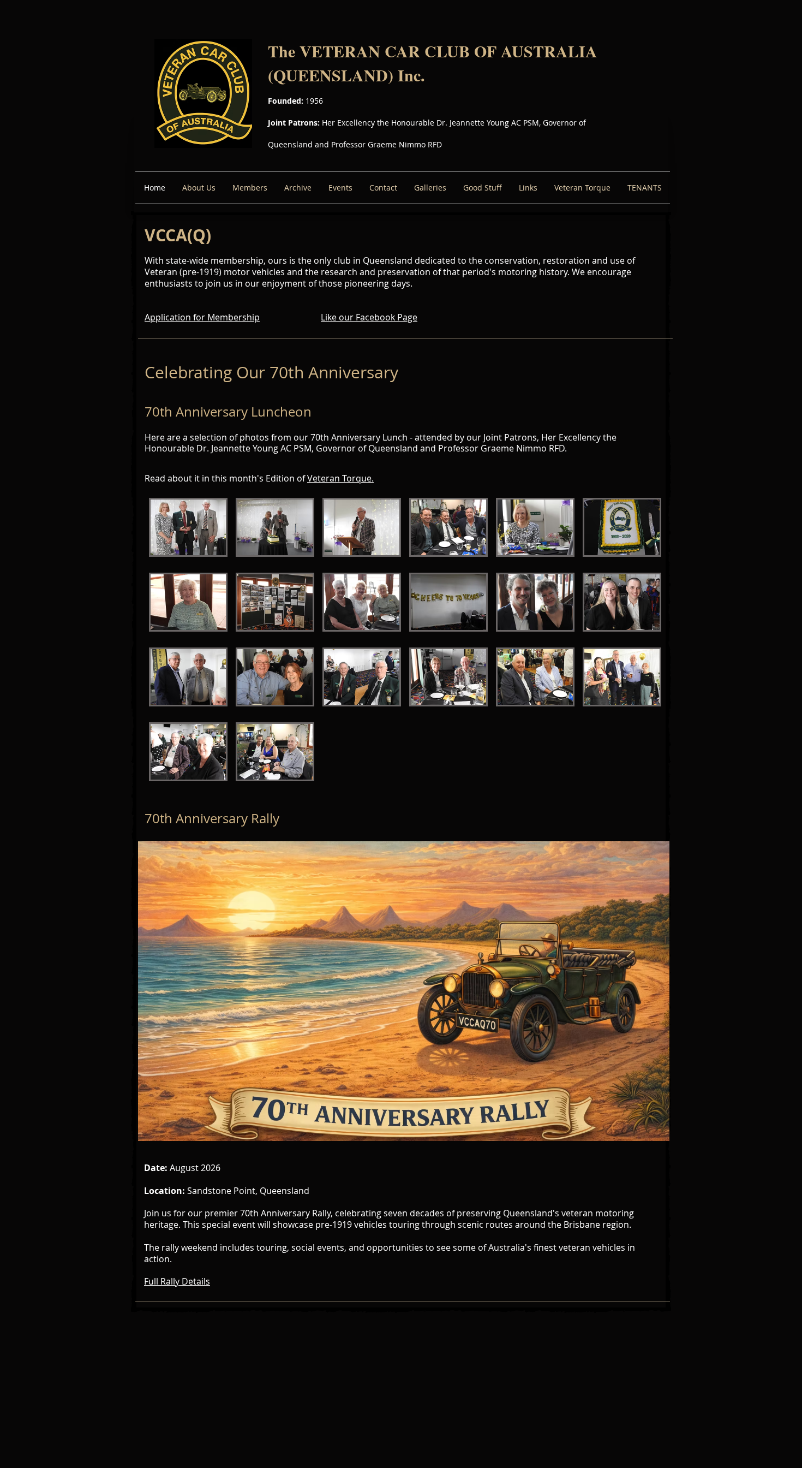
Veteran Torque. (340, 478)
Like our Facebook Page (369, 317)
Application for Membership (202, 317)
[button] (188, 527)
